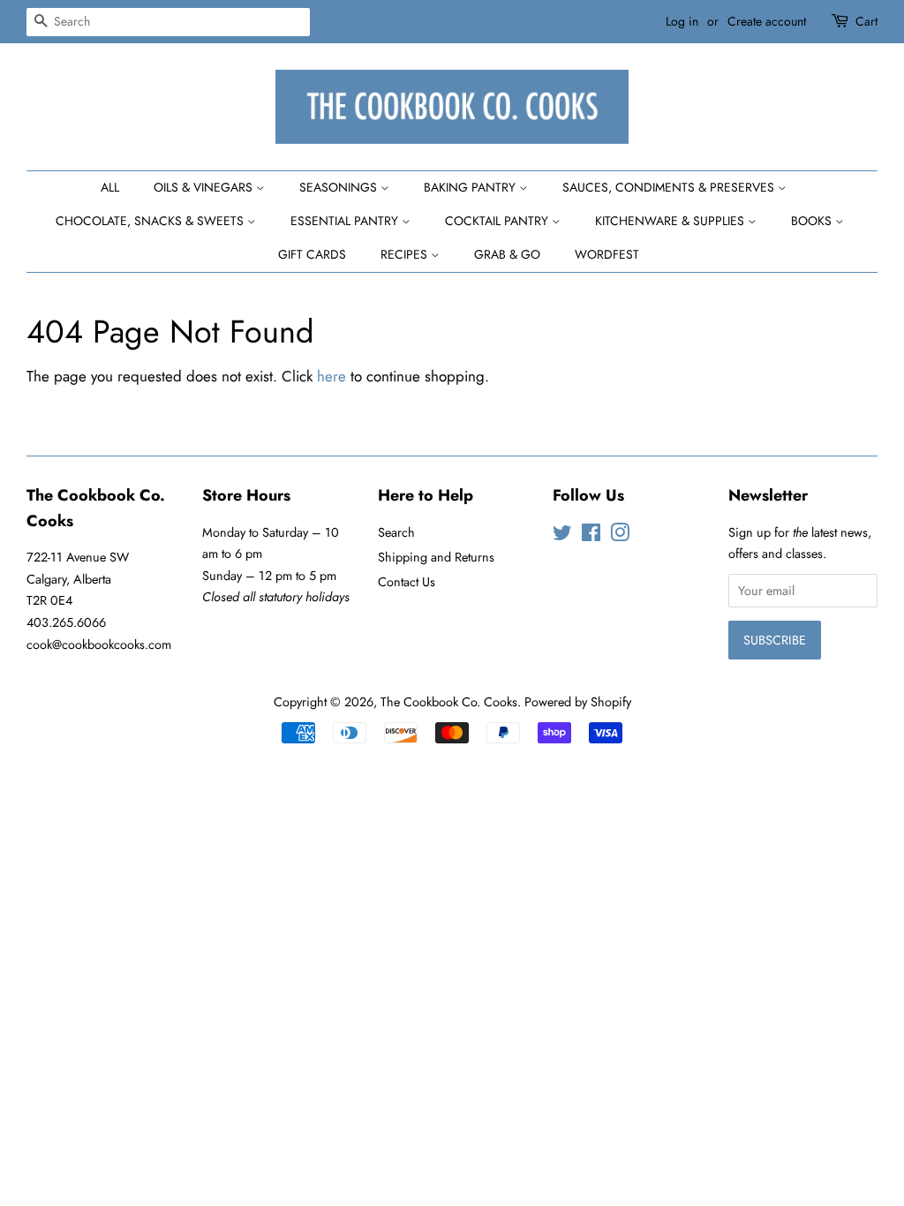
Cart (866, 21)
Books (813, 221)
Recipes (405, 254)
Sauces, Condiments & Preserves (670, 187)
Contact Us (406, 582)
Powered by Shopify (577, 702)
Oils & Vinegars (205, 187)
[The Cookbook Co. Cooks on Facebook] (591, 536)
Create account (766, 21)
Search (396, 532)
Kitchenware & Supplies (671, 221)
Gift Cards (312, 254)
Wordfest (607, 254)
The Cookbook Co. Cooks (448, 702)
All (110, 187)
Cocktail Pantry (498, 221)
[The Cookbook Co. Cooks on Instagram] (619, 536)
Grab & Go (507, 254)
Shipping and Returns (436, 557)
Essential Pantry (346, 221)
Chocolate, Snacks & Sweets (151, 221)
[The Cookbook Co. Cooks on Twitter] (562, 536)
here (331, 376)
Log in (682, 21)
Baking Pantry (471, 187)
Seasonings (339, 187)
